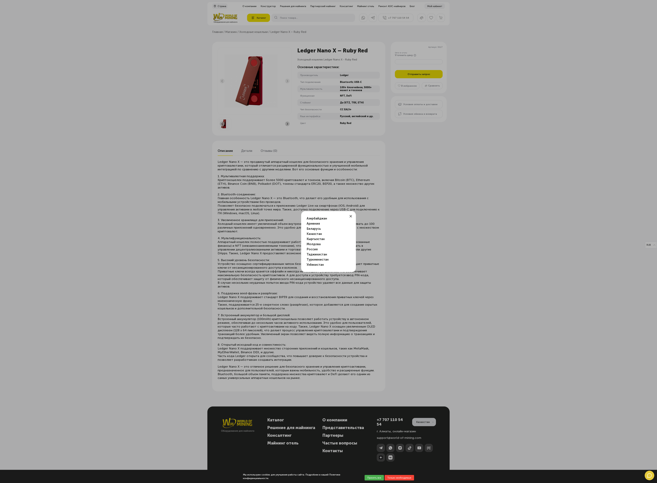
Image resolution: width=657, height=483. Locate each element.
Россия (312, 249)
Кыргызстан (316, 239)
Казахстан (314, 234)
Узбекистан (315, 265)
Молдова (314, 244)
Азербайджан (317, 218)
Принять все (374, 477)
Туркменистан (318, 259)
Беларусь (314, 229)
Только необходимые (399, 477)
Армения (313, 223)
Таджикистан (317, 254)
